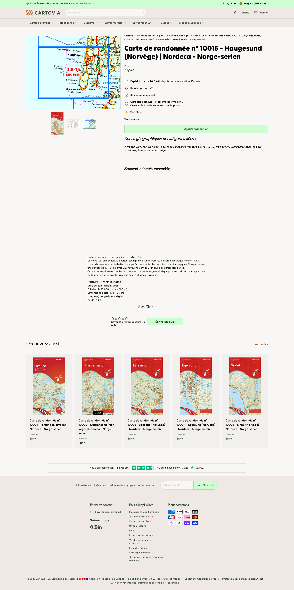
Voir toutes (261, 344)
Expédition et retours (141, 535)
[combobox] (229, 3)
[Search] (143, 12)
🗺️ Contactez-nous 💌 (141, 516)
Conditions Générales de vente (201, 578)
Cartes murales (113, 22)
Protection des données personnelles (242, 578)
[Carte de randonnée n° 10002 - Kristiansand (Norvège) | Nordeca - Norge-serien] (98, 401)
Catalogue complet (139, 552)
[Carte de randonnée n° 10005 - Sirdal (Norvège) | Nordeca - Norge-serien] (245, 399)
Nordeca (129, 146)
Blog (131, 530)
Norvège (141, 146)
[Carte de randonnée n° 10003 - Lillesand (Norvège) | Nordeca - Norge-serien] (147, 399)
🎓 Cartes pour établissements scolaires (146, 559)
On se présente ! (138, 525)
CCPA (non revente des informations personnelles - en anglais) (145, 582)
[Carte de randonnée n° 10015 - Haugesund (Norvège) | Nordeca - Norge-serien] (196, 191)
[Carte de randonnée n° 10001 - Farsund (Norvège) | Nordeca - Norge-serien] (49, 399)
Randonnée (67, 22)
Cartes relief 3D (141, 22)
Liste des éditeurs (139, 548)
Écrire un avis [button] (165, 321)
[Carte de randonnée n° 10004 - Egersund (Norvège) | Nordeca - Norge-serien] (196, 399)
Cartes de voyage (40, 22)
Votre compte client (140, 521)
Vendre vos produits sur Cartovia (142, 542)
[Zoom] (73, 72)
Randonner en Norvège (151, 150)
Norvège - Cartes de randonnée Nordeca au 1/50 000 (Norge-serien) (189, 146)
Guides (165, 22)
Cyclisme (89, 22)
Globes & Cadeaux (190, 22)
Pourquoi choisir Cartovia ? (144, 512)
